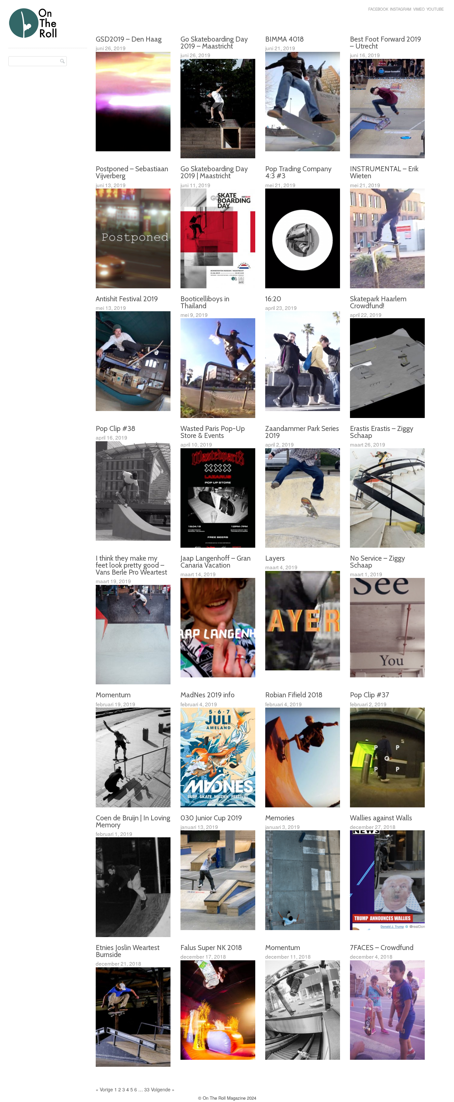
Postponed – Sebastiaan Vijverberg (132, 172)
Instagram (400, 9)
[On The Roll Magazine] (33, 35)
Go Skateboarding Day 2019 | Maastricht (214, 172)
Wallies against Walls (381, 818)
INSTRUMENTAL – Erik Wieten (384, 172)
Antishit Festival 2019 (127, 299)
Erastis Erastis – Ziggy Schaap (381, 432)
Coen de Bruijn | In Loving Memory (133, 821)
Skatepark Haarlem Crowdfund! (378, 302)
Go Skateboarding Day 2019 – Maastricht (214, 42)
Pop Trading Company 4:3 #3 (298, 172)
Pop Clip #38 (115, 428)
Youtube (435, 9)
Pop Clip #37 (369, 695)
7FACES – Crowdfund (381, 947)
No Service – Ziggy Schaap (377, 561)
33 (147, 1089)
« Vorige (104, 1089)
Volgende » (162, 1089)
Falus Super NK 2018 (211, 947)
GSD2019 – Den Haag (129, 39)
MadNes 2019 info (207, 695)
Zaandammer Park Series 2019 (302, 432)
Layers (275, 558)
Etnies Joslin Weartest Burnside (128, 951)
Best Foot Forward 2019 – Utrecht (385, 42)
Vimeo (419, 9)
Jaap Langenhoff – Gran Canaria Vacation (215, 561)
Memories (279, 818)
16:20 (273, 299)
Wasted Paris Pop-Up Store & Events (212, 432)
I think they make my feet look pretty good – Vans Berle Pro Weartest (131, 565)
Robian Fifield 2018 (293, 695)
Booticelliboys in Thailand (204, 302)
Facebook (378, 9)
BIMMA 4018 (284, 39)
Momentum (113, 695)
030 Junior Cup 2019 (211, 818)
